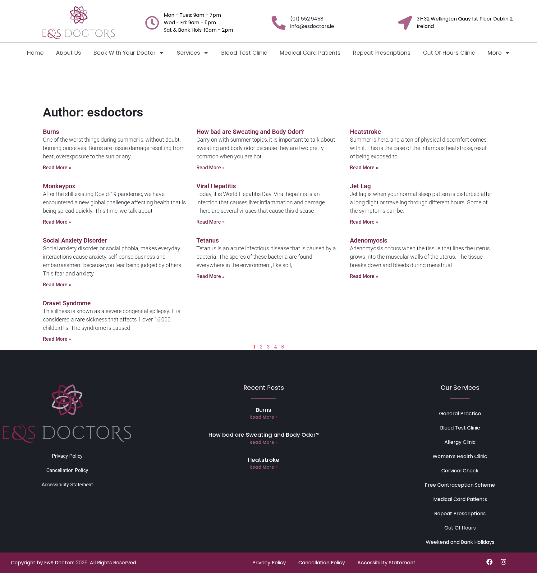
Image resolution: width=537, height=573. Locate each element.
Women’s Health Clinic (460, 456)
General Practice (460, 413)
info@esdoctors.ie (312, 26)
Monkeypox (59, 186)
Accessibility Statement (67, 485)
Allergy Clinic (460, 442)
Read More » (57, 168)
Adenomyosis (368, 240)
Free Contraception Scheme (460, 485)
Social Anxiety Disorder (75, 240)
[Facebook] (489, 562)
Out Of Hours (460, 527)
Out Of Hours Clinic (449, 53)
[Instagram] (503, 562)
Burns (51, 131)
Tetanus (207, 240)
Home (35, 53)
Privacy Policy (67, 456)
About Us (68, 53)
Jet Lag (360, 186)
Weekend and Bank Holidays (460, 542)
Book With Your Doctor (125, 53)
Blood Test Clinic (244, 53)
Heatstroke (365, 131)
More (495, 53)
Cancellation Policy (67, 470)
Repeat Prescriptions (382, 53)
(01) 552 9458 (307, 18)
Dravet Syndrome (67, 303)
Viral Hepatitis (216, 186)
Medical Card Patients (310, 53)
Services (188, 53)
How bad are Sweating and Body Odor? (250, 131)
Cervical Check (460, 470)
